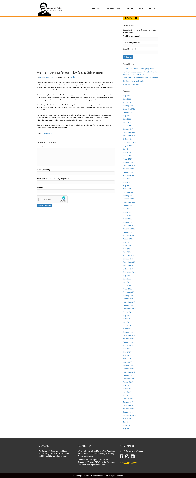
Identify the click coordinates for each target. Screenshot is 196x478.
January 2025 (128, 129)
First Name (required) (131, 36)
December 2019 (129, 299)
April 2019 (127, 326)
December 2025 (129, 109)
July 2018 (126, 349)
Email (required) (129, 49)
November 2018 (129, 339)
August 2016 (128, 419)
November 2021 (129, 229)
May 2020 (126, 282)
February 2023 (128, 192)
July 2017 (126, 385)
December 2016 (129, 405)
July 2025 (126, 116)
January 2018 (128, 365)
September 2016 (129, 415)
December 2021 (129, 225)
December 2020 (129, 262)
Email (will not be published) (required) (53, 179)
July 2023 (126, 179)
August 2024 (128, 146)
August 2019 (128, 312)
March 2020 (127, 289)
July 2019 (126, 316)
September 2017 (129, 379)
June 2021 (127, 246)
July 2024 (126, 149)
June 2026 (127, 99)
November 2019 (129, 302)
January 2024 (128, 162)
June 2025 (127, 119)
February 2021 (128, 256)
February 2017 (128, 399)
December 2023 (129, 166)
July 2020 (126, 276)
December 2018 (129, 335)
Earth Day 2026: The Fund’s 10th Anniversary (140, 78)
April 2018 (127, 359)
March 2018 (127, 362)
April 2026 (127, 102)
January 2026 (128, 106)
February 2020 (128, 292)
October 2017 (128, 375)
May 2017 (126, 392)
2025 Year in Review (131, 84)
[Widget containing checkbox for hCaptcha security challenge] (52, 199)
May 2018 (126, 355)
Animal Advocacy (114, 8)
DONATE (131, 17)
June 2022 (127, 212)
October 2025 (128, 112)
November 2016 (129, 409)
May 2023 (126, 186)
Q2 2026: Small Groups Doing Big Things (138, 69)
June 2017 (127, 389)
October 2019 (128, 306)
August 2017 (128, 382)
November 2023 (129, 169)
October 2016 (128, 412)
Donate (130, 8)
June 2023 (127, 182)
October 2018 (128, 342)
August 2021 (128, 239)
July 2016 (126, 422)
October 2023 (128, 172)
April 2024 (127, 156)
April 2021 (127, 252)
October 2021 (128, 232)
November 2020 (129, 266)
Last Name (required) (131, 42)
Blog (141, 8)
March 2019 (127, 329)
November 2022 (129, 202)
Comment (41, 146)
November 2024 (129, 136)
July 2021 (126, 242)
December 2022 (129, 199)
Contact (152, 8)
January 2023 (128, 196)
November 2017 (129, 372)
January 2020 (128, 296)
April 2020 (127, 286)
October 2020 (128, 269)
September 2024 (129, 142)
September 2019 (129, 309)
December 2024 (129, 132)
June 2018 (127, 352)
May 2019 (126, 322)
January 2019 (128, 332)
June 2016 (127, 425)
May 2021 (126, 249)
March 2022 (127, 219)
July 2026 (126, 96)
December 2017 (129, 369)
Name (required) (43, 170)
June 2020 (127, 279)
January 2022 (128, 222)
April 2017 (127, 395)
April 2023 (127, 189)
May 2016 (126, 429)
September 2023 (129, 176)
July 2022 (126, 209)
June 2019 (127, 319)
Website (40, 188)
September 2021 (129, 235)
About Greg (95, 8)
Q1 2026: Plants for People (133, 81)
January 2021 (128, 259)
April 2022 (127, 215)
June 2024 (127, 152)
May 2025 (126, 122)
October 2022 (128, 206)
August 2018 (128, 345)
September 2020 (129, 272)
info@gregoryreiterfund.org (133, 451)
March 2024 (127, 159)
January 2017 (128, 402)
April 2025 (127, 126)
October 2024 (128, 139)
